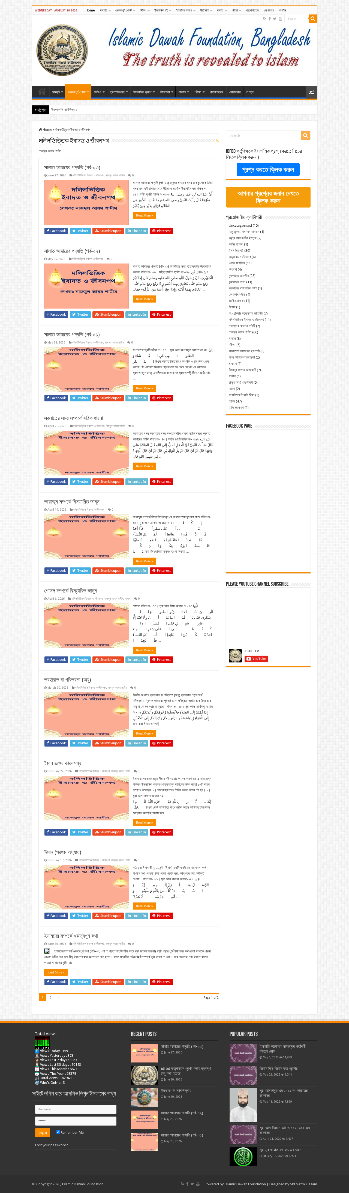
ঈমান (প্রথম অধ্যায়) (62, 852)
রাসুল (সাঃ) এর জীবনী (241, 382)
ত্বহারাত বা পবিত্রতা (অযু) (67, 679)
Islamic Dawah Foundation (245, 1184)
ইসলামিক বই (161, 10)
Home (90, 10)
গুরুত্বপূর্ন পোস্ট (123, 10)
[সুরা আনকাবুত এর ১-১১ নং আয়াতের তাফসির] (243, 1105)
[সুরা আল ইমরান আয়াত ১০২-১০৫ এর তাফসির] (243, 1134)
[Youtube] (280, 19)
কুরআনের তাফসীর (239, 276)
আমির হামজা (236, 244)
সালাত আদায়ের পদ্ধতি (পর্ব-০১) (72, 334)
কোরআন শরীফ (237, 294)
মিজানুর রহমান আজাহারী (242, 370)
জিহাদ (232, 307)
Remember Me (72, 1132)
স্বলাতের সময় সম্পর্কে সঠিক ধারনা (73, 418)
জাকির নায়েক (236, 301)
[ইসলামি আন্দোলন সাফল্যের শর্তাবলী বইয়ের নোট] (243, 1053)
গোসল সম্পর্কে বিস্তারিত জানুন (70, 590)
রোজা (232, 389)
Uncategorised (240, 225)
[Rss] (265, 19)
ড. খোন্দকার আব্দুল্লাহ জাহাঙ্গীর (246, 313)
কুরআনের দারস (237, 282)
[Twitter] (274, 19)
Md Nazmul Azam (303, 1184)
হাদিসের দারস (236, 407)
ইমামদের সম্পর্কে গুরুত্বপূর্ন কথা (71, 936)
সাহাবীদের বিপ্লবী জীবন (241, 395)
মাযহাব (233, 364)
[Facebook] (269, 19)
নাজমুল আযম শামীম (115, 175)
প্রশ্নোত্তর (252, 10)
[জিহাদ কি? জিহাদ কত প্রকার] (243, 1075)
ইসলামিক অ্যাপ (184, 10)
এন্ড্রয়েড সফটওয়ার (240, 257)
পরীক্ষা (234, 10)
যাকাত (220, 10)
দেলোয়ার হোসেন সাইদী (242, 326)
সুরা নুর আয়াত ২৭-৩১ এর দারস (281, 1149)
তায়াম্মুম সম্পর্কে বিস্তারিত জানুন (72, 501)
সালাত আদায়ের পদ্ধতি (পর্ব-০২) (69, 110)
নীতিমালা (204, 10)
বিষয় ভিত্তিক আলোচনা (242, 357)
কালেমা (233, 269)
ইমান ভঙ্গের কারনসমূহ (62, 763)
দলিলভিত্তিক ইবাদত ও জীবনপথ (88, 175)
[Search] (313, 18)
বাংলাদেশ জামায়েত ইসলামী (244, 351)
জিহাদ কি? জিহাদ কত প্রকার (278, 1068)
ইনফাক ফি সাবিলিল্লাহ (176, 1090)
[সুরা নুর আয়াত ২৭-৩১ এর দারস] (243, 1156)
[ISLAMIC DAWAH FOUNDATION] (62, 49)
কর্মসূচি (103, 10)
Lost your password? (51, 1145)
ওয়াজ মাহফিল (237, 263)
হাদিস (232, 401)
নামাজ (128, 598)
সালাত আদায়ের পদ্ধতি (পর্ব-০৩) (72, 167)
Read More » (144, 215)
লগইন (282, 10)
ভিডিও (143, 10)
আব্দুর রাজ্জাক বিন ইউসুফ (243, 238)
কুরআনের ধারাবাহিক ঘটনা (243, 288)
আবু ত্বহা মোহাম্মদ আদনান (244, 232)
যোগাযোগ (269, 10)
